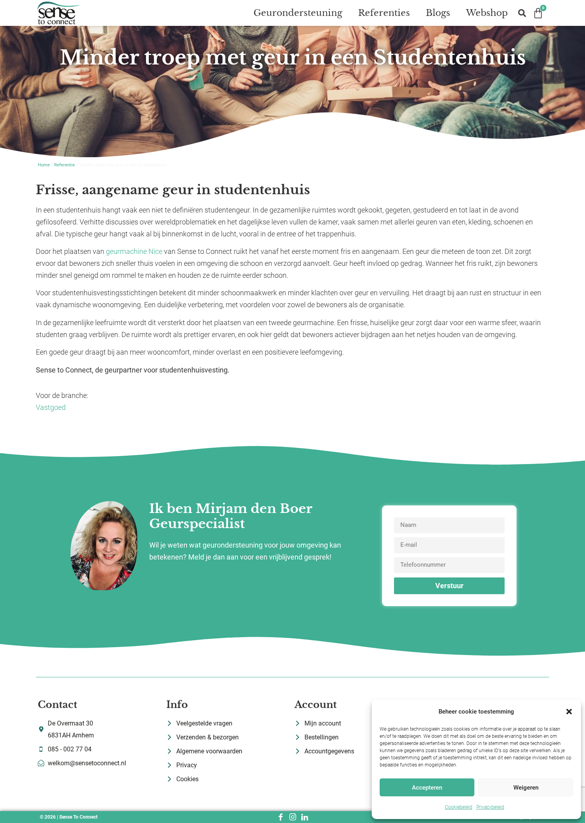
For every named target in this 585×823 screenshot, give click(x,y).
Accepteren (427, 787)
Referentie (64, 165)
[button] (569, 712)
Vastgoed (51, 407)
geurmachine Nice (134, 251)
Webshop (487, 13)
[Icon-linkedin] (304, 817)
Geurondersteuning (298, 13)
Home (44, 165)
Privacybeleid (490, 807)
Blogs (438, 13)
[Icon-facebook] (281, 817)
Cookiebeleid (458, 807)
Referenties (384, 13)
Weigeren (525, 787)
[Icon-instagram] (292, 817)
